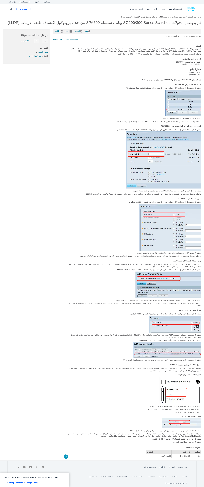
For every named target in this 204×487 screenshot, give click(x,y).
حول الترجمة (57, 39)
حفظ (86, 31)
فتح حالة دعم (42, 52)
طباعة (57, 31)
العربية (77, 31)
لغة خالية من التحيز (71, 39)
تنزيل (66, 31)
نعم (45, 41)
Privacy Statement (15, 483)
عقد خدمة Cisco (35, 56)
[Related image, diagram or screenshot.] (183, 115)
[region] (34, 480)
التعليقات (24, 41)
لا (36, 41)
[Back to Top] (66, 456)
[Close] (66, 476)
